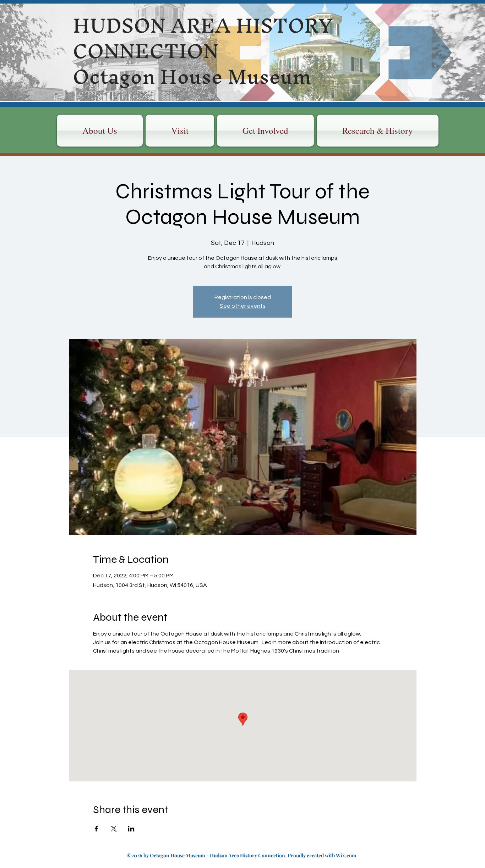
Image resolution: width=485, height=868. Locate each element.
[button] (180, 131)
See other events (243, 306)
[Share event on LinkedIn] (131, 828)
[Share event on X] (113, 828)
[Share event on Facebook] (96, 828)
